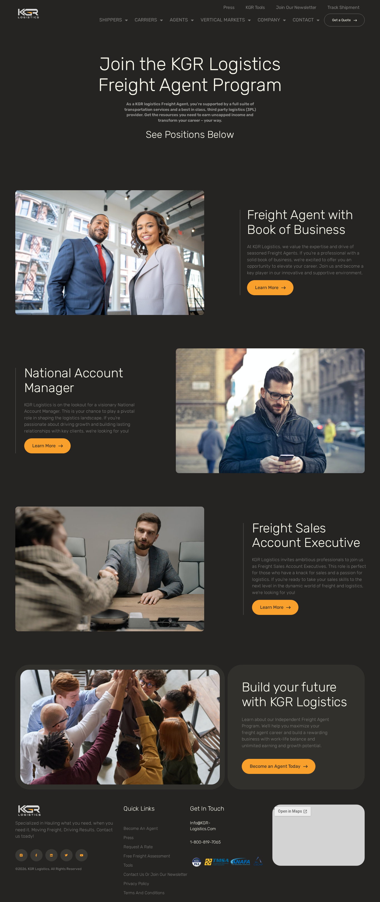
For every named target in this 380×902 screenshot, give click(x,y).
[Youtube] (81, 855)
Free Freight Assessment (147, 856)
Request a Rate (138, 846)
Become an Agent (141, 828)
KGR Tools (255, 7)
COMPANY (269, 20)
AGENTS (179, 20)
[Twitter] (66, 855)
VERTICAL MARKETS (223, 20)
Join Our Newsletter (296, 7)
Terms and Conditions (144, 892)
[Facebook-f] (36, 855)
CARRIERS (146, 20)
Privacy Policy (136, 883)
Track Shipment (343, 7)
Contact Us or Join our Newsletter (155, 874)
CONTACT (303, 20)
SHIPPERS (110, 20)
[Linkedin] (51, 855)
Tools (128, 865)
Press (229, 7)
